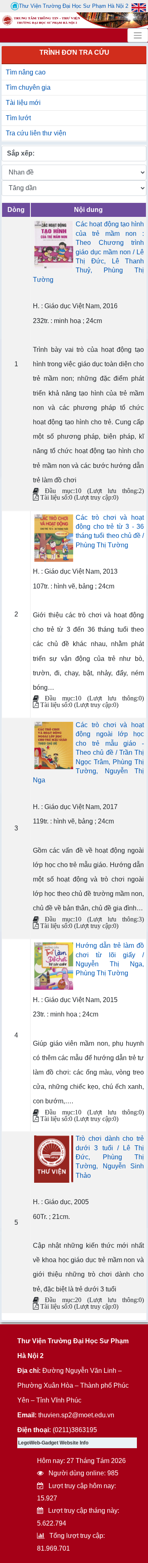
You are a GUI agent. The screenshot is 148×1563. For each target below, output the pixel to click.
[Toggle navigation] (137, 35)
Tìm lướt (18, 117)
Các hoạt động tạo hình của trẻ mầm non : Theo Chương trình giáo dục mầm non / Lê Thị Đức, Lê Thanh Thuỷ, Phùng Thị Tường (88, 252)
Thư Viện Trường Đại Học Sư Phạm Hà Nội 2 (73, 6)
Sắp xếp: (21, 153)
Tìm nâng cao (26, 72)
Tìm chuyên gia (28, 87)
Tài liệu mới (23, 102)
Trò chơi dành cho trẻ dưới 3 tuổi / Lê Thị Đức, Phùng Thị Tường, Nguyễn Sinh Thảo (110, 1157)
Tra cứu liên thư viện (36, 133)
